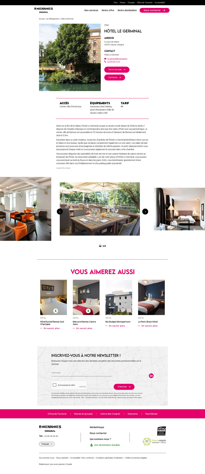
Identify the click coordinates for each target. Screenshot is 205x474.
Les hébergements (52, 19)
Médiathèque (97, 427)
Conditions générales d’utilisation (109, 458)
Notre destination (127, 10)
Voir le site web (115, 69)
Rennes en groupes (83, 414)
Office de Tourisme (144, 2)
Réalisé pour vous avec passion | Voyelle (55, 464)
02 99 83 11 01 (113, 61)
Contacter (112, 77)
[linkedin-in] (151, 375)
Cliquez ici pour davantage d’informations (129, 397)
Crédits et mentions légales (136, 458)
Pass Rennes (151, 414)
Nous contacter (152, 10)
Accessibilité (160, 2)
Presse (122, 2)
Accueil (41, 19)
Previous (60, 212)
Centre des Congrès (110, 414)
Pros (115, 2)
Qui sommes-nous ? (100, 439)
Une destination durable (106, 445)
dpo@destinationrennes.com (59, 397)
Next (145, 212)
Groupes (131, 2)
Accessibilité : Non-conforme (82, 458)
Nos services (91, 10)
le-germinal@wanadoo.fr (117, 59)
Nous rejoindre (62, 458)
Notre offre (108, 10)
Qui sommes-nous (46, 458)
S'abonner (122, 387)
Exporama (133, 414)
